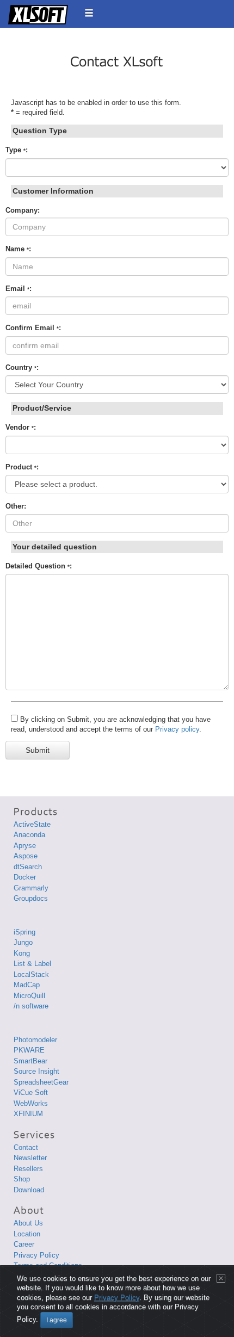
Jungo (23, 942)
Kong (22, 953)
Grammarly (31, 888)
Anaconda (29, 835)
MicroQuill (29, 996)
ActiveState (32, 824)
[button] (89, 13)
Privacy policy (177, 729)
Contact (26, 1147)
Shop (22, 1179)
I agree (56, 1320)
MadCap (27, 985)
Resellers (28, 1169)
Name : (18, 249)
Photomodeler (35, 1040)
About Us (28, 1223)
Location (27, 1234)
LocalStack (31, 974)
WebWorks (31, 1103)
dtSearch (28, 867)
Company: (22, 210)
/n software (31, 1006)
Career (24, 1244)
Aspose (26, 856)
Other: (15, 506)
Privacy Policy (36, 1255)
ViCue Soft (31, 1092)
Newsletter (30, 1158)
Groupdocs (31, 898)
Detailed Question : (38, 566)
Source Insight (36, 1071)
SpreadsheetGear (41, 1082)
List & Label (32, 964)
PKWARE (29, 1050)
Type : (16, 150)
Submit (38, 750)
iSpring (24, 932)
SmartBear (30, 1061)
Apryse (25, 845)
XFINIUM (28, 1114)
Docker (25, 877)
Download (29, 1190)
